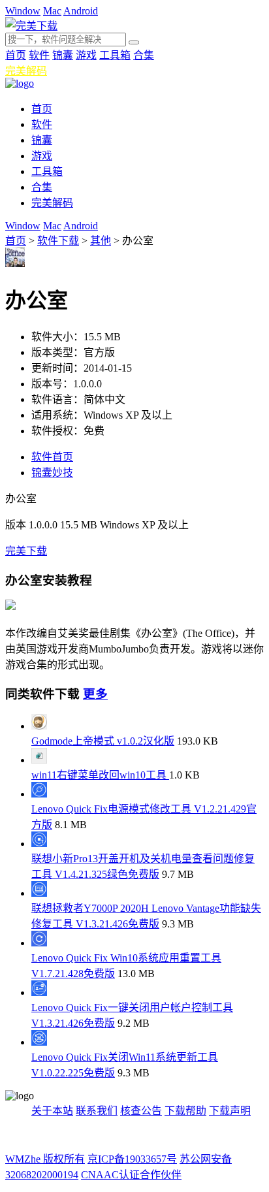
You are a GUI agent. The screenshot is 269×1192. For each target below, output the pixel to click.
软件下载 (58, 240)
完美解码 (26, 70)
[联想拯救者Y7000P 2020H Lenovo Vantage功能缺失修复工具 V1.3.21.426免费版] (39, 893)
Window (22, 10)
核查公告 (141, 1110)
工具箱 (115, 55)
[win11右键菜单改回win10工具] (39, 759)
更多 (95, 694)
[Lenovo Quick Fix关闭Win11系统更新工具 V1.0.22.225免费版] (39, 1042)
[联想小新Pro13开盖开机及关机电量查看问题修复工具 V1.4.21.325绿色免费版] (39, 843)
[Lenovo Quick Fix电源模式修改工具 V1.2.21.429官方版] (39, 793)
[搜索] (134, 42)
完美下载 (26, 550)
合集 (143, 55)
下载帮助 (185, 1110)
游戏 (86, 55)
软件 (39, 55)
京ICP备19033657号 (132, 1159)
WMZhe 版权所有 (45, 1159)
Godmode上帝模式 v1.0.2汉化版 (102, 741)
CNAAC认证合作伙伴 (131, 1174)
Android (80, 10)
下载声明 (230, 1110)
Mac (52, 10)
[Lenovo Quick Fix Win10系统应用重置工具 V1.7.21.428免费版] (39, 942)
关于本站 (52, 1110)
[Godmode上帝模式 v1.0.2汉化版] (39, 726)
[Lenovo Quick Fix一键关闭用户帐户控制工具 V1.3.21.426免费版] (39, 992)
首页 (15, 55)
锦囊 (62, 55)
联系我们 (97, 1110)
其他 (100, 240)
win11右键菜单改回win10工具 (100, 775)
